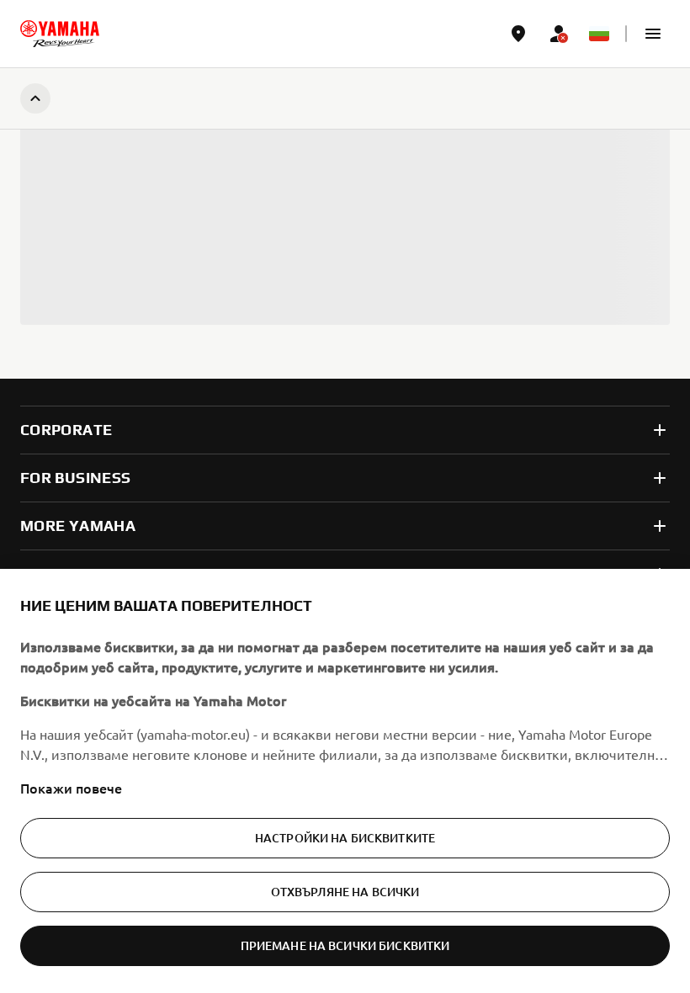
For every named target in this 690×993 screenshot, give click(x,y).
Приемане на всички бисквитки (345, 945)
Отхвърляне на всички (345, 892)
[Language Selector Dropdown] (599, 33)
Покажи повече (71, 787)
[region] (345, 781)
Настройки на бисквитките (345, 838)
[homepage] (59, 34)
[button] (653, 33)
